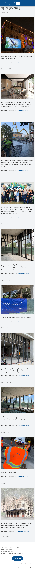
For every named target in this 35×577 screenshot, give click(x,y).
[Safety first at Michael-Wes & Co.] (17, 469)
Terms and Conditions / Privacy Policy (23, 567)
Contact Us (17, 558)
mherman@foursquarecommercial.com (12, 553)
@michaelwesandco (23, 62)
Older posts (6, 536)
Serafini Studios (29, 564)
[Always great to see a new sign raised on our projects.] (17, 313)
